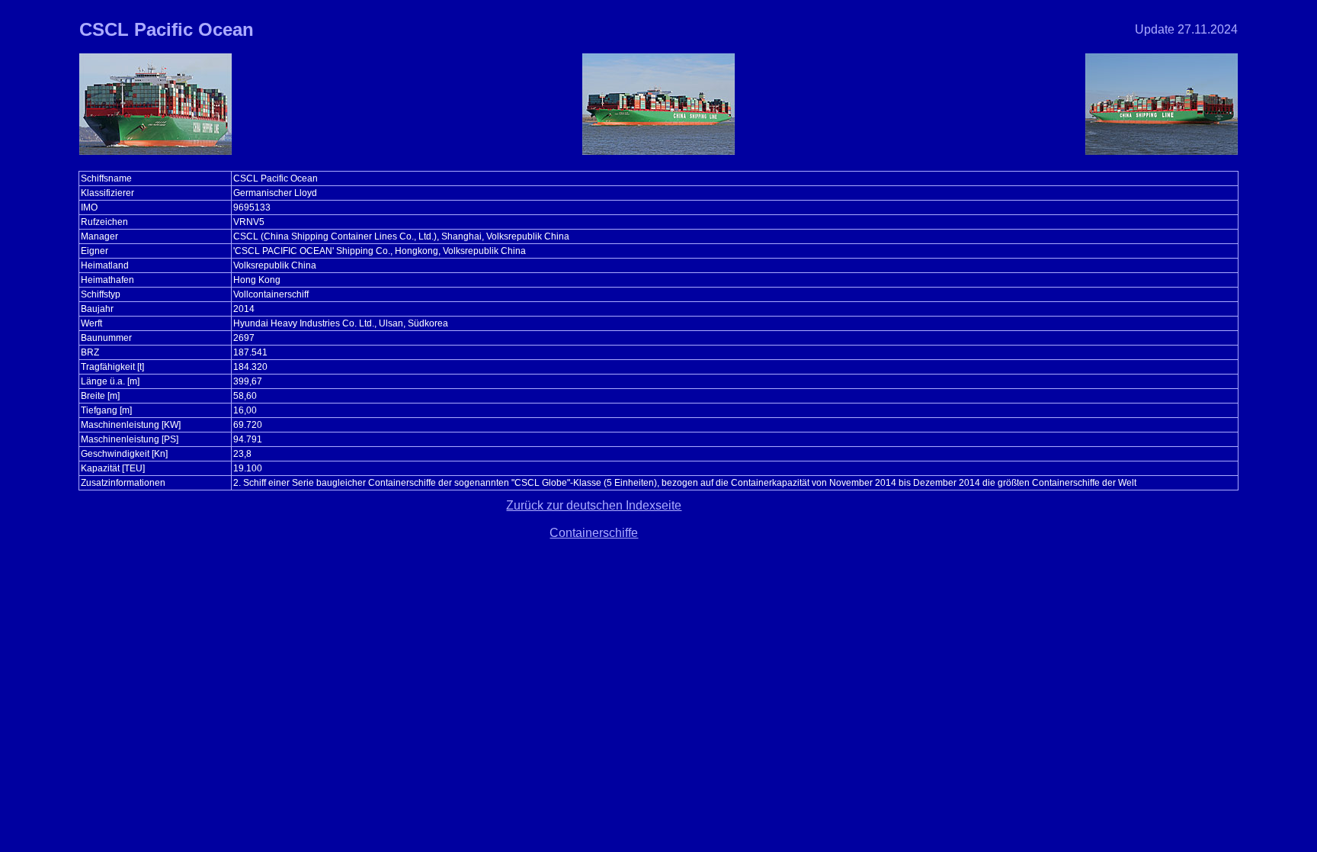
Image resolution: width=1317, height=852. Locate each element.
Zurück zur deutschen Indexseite (593, 505)
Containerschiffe (594, 532)
